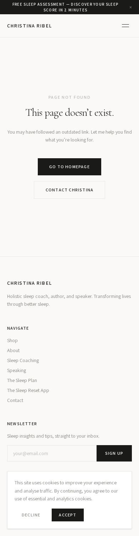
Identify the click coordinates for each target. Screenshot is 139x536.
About (13, 350)
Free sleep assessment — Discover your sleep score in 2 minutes (65, 7)
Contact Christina (69, 189)
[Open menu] (125, 25)
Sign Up (114, 453)
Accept (67, 514)
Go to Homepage (69, 166)
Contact (15, 400)
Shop (12, 340)
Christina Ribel (29, 25)
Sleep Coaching (23, 360)
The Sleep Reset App (28, 390)
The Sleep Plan (22, 380)
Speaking (16, 370)
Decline (31, 514)
